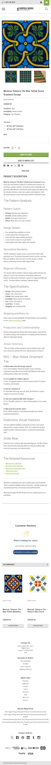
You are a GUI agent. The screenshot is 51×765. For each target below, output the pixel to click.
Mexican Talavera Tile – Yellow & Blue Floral (37, 610)
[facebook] (17, 737)
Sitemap (23, 763)
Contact (25, 686)
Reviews (25, 692)
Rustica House (7, 600)
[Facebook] (4, 165)
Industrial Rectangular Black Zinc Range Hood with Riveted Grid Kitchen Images (25, 723)
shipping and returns (15, 320)
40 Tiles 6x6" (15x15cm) (15, 129)
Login (22, 666)
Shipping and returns (12, 473)
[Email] (8, 165)
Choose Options (13, 625)
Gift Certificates (25, 661)
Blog (25, 695)
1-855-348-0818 (9, 2)
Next (47, 44)
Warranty (25, 681)
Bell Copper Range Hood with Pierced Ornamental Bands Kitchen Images (25, 716)
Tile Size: (8, 122)
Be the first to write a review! (25, 552)
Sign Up (28, 666)
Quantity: (7, 148)
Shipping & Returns (25, 669)
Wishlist (25, 664)
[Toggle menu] (3, 9)
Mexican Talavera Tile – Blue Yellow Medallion (13, 610)
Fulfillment (25, 684)
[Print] (12, 165)
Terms (25, 689)
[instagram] (38, 737)
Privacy (25, 700)
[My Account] (41, 2)
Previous (3, 44)
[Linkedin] (19, 165)
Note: (5, 134)
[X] (15, 165)
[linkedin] (28, 737)
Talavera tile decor (11, 471)
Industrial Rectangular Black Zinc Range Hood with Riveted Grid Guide (26, 719)
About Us (25, 697)
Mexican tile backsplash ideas (15, 468)
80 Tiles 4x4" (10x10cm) (15, 126)
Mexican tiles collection (13, 463)
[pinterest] (22, 737)
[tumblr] (33, 737)
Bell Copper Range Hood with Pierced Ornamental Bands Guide (25, 712)
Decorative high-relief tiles (14, 466)
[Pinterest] (22, 165)
